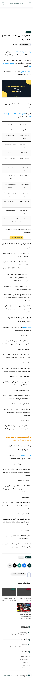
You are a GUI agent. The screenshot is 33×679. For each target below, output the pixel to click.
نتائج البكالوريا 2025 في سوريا (19, 634)
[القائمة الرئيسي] (30, 4)
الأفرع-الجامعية (24, 659)
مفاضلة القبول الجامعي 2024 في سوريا (16, 646)
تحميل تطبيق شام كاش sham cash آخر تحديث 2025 (9, 600)
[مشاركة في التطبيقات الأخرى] (10, 565)
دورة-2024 (25, 662)
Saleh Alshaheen (24, 44)
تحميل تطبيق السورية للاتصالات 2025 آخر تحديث (24, 600)
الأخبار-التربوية (24, 656)
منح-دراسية (25, 668)
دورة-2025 (25, 665)
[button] (24, 565)
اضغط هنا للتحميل (16, 237)
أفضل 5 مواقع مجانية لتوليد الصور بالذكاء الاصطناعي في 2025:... (25, 616)
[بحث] (3, 4)
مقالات (28, 32)
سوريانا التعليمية (16, 4)
